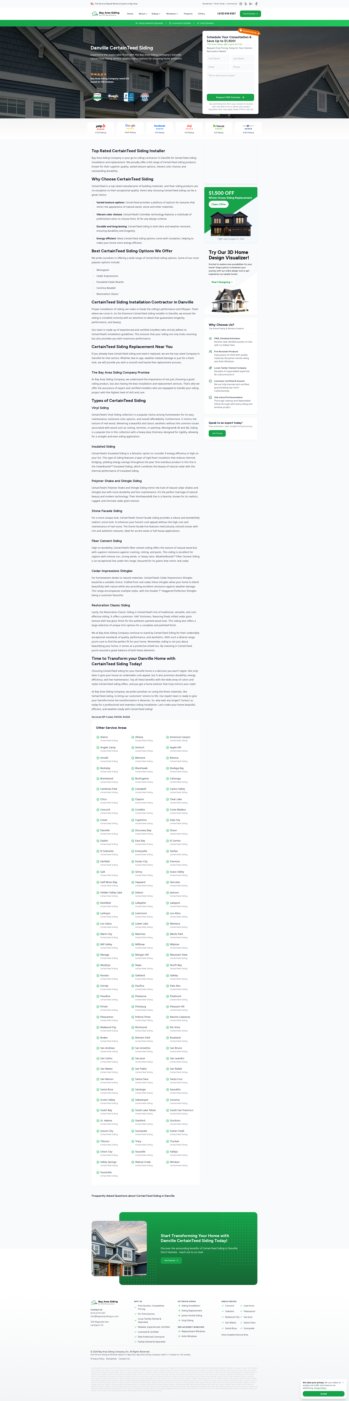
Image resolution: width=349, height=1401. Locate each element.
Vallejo (178, 1153)
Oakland (144, 977)
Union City (109, 1153)
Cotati (109, 821)
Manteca (178, 925)
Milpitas (178, 946)
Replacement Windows (193, 1331)
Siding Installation (191, 1305)
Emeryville (144, 852)
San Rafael (178, 1070)
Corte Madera (178, 811)
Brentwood (109, 780)
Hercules (178, 883)
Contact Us (124, 1358)
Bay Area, (129, 1368)
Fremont (178, 863)
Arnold (109, 759)
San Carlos (109, 1060)
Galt (109, 873)
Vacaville (144, 1153)
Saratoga (144, 1091)
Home (130, 13)
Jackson (178, 894)
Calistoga (178, 780)
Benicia (178, 759)
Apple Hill (178, 749)
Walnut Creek (144, 1163)
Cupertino (144, 821)
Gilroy (144, 873)
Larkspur (109, 915)
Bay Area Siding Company (111, 1351)
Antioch (144, 749)
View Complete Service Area (234, 1335)
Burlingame (144, 780)
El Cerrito (178, 842)
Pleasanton (109, 1018)
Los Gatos (109, 925)
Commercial (232, 4)
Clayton (144, 801)
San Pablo (144, 1070)
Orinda (109, 987)
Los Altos (178, 915)
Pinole (109, 1008)
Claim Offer (218, 204)
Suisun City (109, 1132)
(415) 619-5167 (226, 13)
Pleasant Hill (178, 1008)
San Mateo (109, 1070)
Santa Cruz (178, 1080)
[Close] (343, 1382)
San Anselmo (144, 1049)
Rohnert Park (144, 1039)
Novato (109, 977)
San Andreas (109, 1049)
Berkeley (109, 769)
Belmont (144, 759)
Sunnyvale (144, 1132)
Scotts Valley (109, 1101)
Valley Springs (109, 1163)
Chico (109, 801)
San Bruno (178, 1049)
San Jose (144, 1060)
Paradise (109, 997)
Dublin (109, 842)
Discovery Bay (144, 832)
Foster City (144, 863)
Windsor (178, 1163)
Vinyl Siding (187, 1320)
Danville (109, 832)
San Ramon (109, 1080)
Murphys (109, 966)
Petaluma (144, 997)
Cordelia (144, 811)
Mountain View (178, 956)
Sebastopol (144, 1101)
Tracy (144, 1143)
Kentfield (109, 904)
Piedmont (178, 997)
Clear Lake (178, 801)
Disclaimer (111, 1358)
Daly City (178, 821)
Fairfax (178, 852)
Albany (144, 738)
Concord (109, 811)
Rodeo (109, 1039)
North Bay (178, 966)
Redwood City (109, 1029)
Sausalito (178, 1091)
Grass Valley (178, 873)
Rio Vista (178, 1029)
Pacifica (144, 987)
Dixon (178, 832)
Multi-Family (219, 4)
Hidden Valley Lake (111, 894)
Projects (188, 13)
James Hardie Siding (192, 1315)
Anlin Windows (189, 1336)
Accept (324, 1393)
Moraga (109, 956)
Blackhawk (144, 769)
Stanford (144, 1122)
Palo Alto (178, 987)
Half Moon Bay (109, 883)
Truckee (178, 1143)
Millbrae (144, 946)
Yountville (109, 1174)
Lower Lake (144, 925)
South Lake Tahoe (145, 1111)
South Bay (109, 1111)
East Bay (144, 842)
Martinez (144, 935)
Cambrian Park (109, 790)
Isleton (144, 894)
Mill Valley (109, 946)
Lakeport (178, 904)
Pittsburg (144, 1008)
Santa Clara (144, 1080)
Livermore (144, 915)
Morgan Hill (144, 956)
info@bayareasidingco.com (105, 1316)
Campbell (144, 790)
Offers (201, 13)
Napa (144, 966)
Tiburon (109, 1143)
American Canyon (180, 738)
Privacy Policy (97, 1358)
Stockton (178, 1122)
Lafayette (144, 904)
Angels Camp (109, 749)
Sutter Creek (178, 1132)
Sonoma (178, 1101)
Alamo (109, 738)
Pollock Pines (144, 1018)
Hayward (144, 883)
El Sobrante (109, 852)
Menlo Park (178, 935)
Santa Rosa (109, 1091)
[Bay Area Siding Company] (105, 14)
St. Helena (109, 1122)
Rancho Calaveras (180, 1018)
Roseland (178, 1039)
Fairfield (109, 863)
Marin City (109, 935)
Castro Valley (178, 790)
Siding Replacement (192, 1310)
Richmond (144, 1029)
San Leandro (178, 1060)
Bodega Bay (178, 769)
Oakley (178, 977)
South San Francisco (181, 1111)
